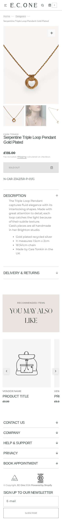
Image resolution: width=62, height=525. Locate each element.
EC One (21, 485)
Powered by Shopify (41, 485)
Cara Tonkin (11, 134)
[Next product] (56, 371)
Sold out (14, 167)
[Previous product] (6, 371)
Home (6, 16)
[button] (5, 5)
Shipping (22, 157)
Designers (21, 16)
